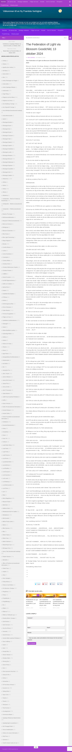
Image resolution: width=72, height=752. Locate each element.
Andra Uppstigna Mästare (9, 87)
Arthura (4, 182)
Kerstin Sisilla (6, 413)
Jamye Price (6, 383)
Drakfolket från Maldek (8, 293)
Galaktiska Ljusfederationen (10, 320)
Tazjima (5, 698)
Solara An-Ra (6, 674)
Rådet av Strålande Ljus (9, 614)
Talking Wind (6, 691)
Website (29, 632)
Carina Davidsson (7, 254)
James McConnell (7, 380)
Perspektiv (59, 1)
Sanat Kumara (6, 634)
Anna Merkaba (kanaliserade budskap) (12, 110)
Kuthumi (5, 441)
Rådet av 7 (5, 611)
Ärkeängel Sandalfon (8, 168)
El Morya (5, 297)
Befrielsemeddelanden (8, 217)
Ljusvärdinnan (6, 465)
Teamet (4, 701)
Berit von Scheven (7, 224)
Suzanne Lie (6, 688)
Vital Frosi (5, 736)
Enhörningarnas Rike (8, 303)
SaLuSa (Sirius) (7, 628)
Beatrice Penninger (7, 214)
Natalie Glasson (7, 556)
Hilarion (5, 347)
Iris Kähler (5, 363)
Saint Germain (6, 624)
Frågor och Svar (7, 317)
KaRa (4, 400)
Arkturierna (5, 178)
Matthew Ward (6, 508)
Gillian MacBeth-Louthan (9, 330)
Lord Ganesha (6, 475)
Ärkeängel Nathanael (8, 162)
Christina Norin (6, 263)
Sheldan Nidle (6, 658)
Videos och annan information (10, 733)
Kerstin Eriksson (7, 410)
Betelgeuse (5, 227)
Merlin (4, 525)
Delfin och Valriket (7, 283)
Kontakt (42, 1)
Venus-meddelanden (8, 729)
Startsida (3, 1)
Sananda (5, 631)
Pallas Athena (6, 581)
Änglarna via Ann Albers (9, 97)
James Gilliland (6, 376)
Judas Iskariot (6, 393)
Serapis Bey (6, 651)
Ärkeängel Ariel (6, 129)
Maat (4, 495)
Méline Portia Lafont (8, 521)
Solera (4, 678)
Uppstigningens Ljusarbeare (10, 723)
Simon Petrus (6, 664)
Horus (4, 350)
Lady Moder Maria (7, 445)
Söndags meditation (23, 1)
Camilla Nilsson (7, 247)
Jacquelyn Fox (6, 370)
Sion (4, 668)
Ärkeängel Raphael (7, 165)
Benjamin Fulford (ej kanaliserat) (11, 220)
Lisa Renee (5, 458)
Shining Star (6, 661)
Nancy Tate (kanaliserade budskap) (11, 551)
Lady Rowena (6, 455)
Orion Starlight (6, 578)
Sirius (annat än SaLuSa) (9, 671)
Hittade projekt (14, 5)
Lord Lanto (5, 478)
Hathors (5, 337)
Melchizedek (6, 518)
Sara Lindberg (6, 641)
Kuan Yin (5, 438)
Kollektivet (5, 421)
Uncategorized (6, 711)
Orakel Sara (6, 568)
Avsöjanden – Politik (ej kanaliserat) (12, 209)
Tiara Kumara (6, 707)
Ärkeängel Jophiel (7, 145)
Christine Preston (7, 270)
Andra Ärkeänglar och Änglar (10, 80)
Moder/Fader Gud (7, 544)
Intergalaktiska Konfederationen (10, 357)
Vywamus (5, 739)
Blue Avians (6, 234)
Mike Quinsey (6, 528)
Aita (4, 77)
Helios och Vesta (7, 343)
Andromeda (6, 90)
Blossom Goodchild (32, 37)
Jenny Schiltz (6, 386)
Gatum (4, 327)
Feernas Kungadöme (8, 313)
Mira (4, 531)
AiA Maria (5, 70)
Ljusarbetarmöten (7, 461)
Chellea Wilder (6, 260)
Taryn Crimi (5, 694)
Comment (30, 618)
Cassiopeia (5, 257)
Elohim (4, 300)
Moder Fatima (6, 534)
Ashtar (4, 188)
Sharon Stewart (6, 654)
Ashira (4, 185)
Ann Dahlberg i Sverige (8, 103)
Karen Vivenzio (6, 403)
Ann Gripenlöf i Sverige (8, 107)
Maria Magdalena (7, 498)
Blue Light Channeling (8, 237)
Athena (4, 192)
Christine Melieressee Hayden (10, 267)
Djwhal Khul (6, 287)
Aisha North (6, 74)
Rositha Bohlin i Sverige (9, 618)
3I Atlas (4, 60)
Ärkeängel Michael (7, 158)
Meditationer (6, 515)
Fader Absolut (6, 310)
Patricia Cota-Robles (8, 585)
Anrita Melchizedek (7, 115)
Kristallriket (5, 431)
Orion (4, 575)
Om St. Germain (50, 1)
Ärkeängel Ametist (7, 122)
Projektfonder (6, 598)
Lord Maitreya (6, 481)
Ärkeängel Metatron (7, 155)
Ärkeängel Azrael (7, 132)
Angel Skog (6, 94)
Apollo (4, 119)
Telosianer (5, 704)
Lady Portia (5, 451)
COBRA (5, 273)
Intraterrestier (6, 360)
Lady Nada (5, 448)
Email (48, 627)
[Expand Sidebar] (70, 38)
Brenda (4, 244)
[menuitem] (47, 570)
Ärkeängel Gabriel (7, 142)
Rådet (4, 608)
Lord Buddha (6, 468)
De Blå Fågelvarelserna (9, 280)
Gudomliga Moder (7, 333)
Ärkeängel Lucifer (7, 152)
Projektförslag (4, 5)
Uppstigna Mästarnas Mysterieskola (11, 718)
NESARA (5, 560)
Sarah (4, 644)
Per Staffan (31, 57)
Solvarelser (5, 681)
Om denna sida (12, 1)
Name (29, 627)
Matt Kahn (5, 505)
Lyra (4, 491)
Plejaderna (5, 591)
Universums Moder (7, 714)
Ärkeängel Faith (7, 138)
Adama (4, 64)
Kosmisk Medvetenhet (8, 425)
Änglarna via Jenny (7, 100)
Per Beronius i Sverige (8, 588)
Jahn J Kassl (6, 373)
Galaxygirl (5, 323)
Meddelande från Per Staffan (10, 511)
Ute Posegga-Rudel (8, 726)
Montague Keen (7, 548)
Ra (3, 605)
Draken (4, 290)
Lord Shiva (5, 488)
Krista (4, 428)
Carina (4, 250)
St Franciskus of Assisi (8, 684)
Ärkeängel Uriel (6, 172)
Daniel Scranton (7, 277)
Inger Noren (6, 353)
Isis (3, 367)
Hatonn (4, 340)
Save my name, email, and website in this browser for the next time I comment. (44, 638)
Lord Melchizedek (7, 485)
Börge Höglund (6, 240)
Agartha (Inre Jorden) (8, 67)
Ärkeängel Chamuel (8, 135)
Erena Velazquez (7, 307)
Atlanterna (5, 195)
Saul (4, 648)
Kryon (4, 435)
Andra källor (6, 84)
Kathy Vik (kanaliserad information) (11, 406)
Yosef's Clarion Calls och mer (10, 743)
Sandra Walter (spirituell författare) (11, 638)
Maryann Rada (6, 501)
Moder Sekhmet (7, 541)
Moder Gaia (6, 538)
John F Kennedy (7, 390)
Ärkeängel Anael (7, 125)
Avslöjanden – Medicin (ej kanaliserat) (12, 203)
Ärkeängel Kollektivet (8, 149)
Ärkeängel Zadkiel (7, 175)
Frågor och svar (34, 1)
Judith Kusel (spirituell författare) (11, 396)
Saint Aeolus (6, 621)
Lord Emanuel (6, 471)
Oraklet (4, 571)
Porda (4, 594)
